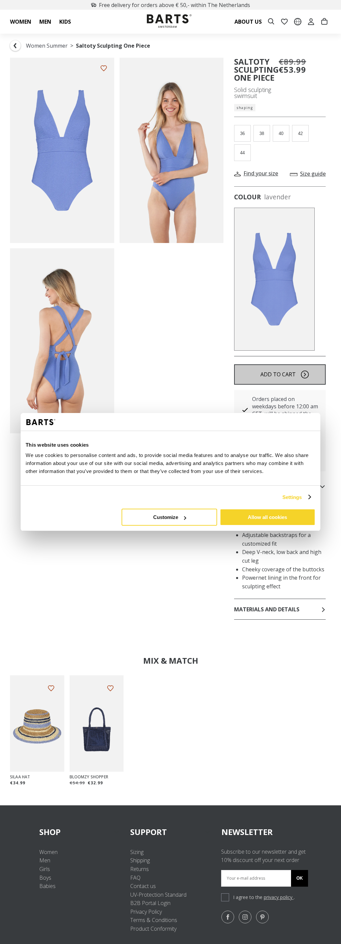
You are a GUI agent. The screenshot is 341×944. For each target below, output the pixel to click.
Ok (299, 878)
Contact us (143, 886)
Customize (165, 517)
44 (242, 152)
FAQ (135, 877)
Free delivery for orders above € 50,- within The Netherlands (174, 5)
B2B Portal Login (150, 903)
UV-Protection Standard (158, 894)
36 (242, 133)
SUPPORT (148, 831)
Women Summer (47, 45)
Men (44, 860)
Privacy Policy (146, 911)
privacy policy (279, 897)
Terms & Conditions (153, 920)
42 (300, 133)
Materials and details (266, 609)
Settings (292, 497)
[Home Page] (169, 21)
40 (281, 133)
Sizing (137, 852)
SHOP (50, 831)
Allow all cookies (267, 517)
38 (261, 133)
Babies (47, 886)
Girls (44, 869)
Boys (45, 877)
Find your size (260, 173)
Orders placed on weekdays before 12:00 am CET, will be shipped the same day (285, 410)
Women (48, 852)
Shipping (140, 860)
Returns (139, 869)
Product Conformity (153, 928)
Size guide (313, 173)
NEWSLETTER (247, 831)
